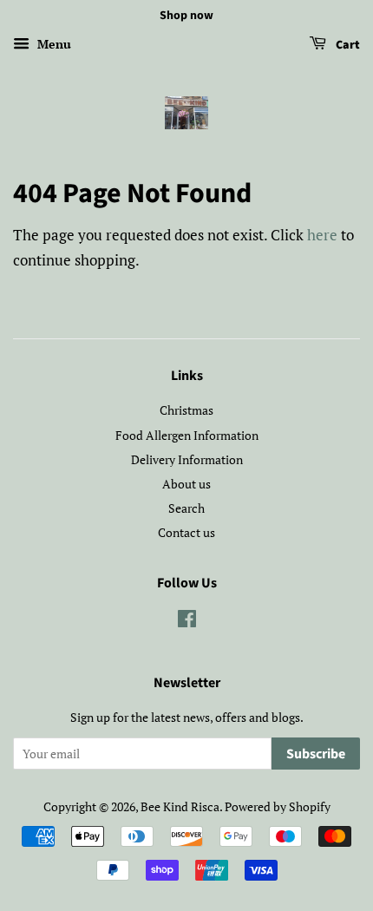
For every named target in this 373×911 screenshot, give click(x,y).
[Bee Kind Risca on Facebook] (187, 621)
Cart (346, 45)
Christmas (186, 410)
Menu (52, 44)
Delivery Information (187, 459)
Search (186, 508)
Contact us (186, 532)
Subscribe (315, 754)
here (322, 235)
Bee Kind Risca (180, 806)
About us (186, 483)
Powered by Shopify (277, 806)
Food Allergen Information (186, 435)
